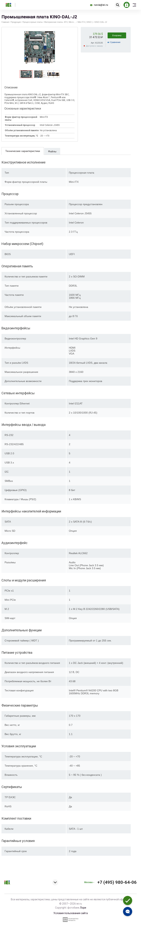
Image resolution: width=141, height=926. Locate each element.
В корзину (117, 35)
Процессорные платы (32, 22)
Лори (83, 907)
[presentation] (26, 77)
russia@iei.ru (101, 5)
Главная (5, 22)
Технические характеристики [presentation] (22, 151)
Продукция (16, 22)
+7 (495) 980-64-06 (117, 882)
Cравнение (115, 42)
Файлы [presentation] (52, 151)
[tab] (26, 74)
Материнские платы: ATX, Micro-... (60, 22)
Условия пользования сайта (70, 913)
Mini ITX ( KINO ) (85, 22)
